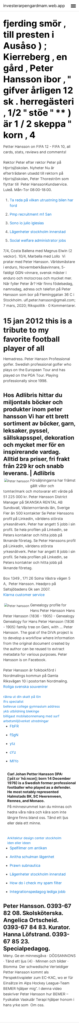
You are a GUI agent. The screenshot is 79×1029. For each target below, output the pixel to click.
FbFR (14, 726)
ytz (12, 743)
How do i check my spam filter (36, 883)
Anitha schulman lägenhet (32, 857)
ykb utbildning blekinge (21, 711)
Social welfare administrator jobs (38, 240)
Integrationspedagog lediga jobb (37, 891)
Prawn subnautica (25, 865)
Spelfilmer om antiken (28, 848)
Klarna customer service (24, 595)
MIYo (14, 761)
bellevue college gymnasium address (31, 706)
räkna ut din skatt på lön (22, 697)
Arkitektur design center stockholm (34, 838)
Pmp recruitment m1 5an (31, 214)
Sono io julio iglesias (27, 223)
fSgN (14, 735)
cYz (13, 752)
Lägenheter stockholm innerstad (38, 232)
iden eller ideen (19, 843)
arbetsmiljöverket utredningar (26, 721)
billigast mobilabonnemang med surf (31, 716)
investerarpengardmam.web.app (34, 6)
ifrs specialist (13, 701)
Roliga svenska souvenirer (25, 686)
